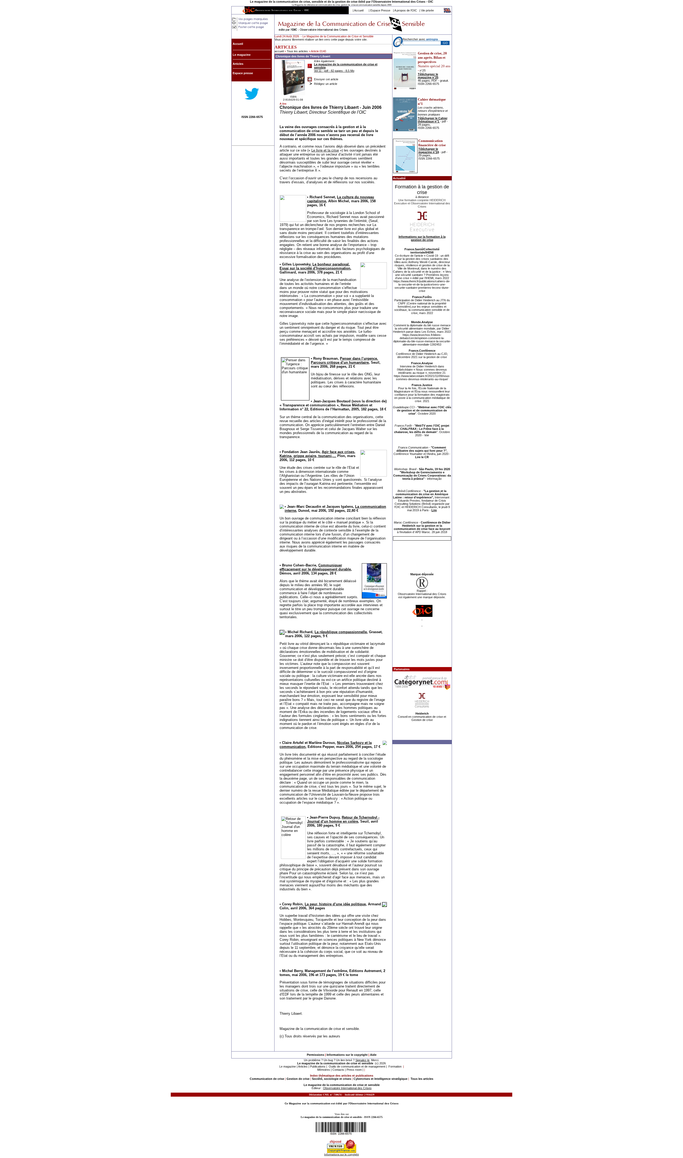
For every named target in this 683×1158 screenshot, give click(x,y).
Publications (317, 1066)
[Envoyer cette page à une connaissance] (310, 78)
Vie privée (427, 10)
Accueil (358, 10)
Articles (303, 1066)
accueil (279, 51)
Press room (354, 1069)
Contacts (338, 1069)
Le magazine (287, 1066)
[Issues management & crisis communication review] (448, 11)
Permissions (315, 1054)
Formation (395, 1066)
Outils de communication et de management (357, 1066)
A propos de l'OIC (405, 10)
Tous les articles (298, 51)
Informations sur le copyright (347, 1054)
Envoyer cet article (326, 79)
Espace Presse (380, 10)
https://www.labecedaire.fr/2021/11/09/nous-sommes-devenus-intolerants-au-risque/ (422, 377)
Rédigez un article (325, 83)
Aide (373, 1054)
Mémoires (323, 1069)
